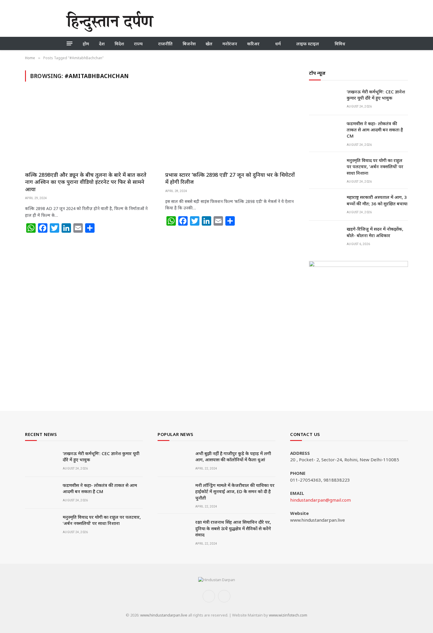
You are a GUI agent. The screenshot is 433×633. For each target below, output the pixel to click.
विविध (340, 44)
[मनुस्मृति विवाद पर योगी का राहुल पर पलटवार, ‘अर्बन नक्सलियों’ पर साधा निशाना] (325, 168)
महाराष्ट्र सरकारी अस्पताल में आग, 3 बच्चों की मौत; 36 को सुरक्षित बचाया (377, 200)
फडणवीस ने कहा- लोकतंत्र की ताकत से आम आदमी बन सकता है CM (375, 129)
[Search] (365, 43)
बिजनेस (189, 44)
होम (86, 44)
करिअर (253, 44)
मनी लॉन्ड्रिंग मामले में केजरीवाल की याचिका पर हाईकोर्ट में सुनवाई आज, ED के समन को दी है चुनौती (235, 491)
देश (102, 44)
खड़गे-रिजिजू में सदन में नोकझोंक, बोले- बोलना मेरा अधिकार (375, 232)
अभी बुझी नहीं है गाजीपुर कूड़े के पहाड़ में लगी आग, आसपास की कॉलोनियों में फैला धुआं (233, 456)
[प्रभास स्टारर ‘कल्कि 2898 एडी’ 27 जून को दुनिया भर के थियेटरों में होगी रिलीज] (230, 129)
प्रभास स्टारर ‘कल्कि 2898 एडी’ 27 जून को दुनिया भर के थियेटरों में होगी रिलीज (230, 178)
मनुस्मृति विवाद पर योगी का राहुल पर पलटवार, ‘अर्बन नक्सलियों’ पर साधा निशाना (375, 166)
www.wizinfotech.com (288, 615)
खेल (209, 44)
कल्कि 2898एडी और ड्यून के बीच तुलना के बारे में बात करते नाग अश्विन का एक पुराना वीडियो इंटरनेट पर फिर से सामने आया (85, 182)
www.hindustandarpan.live (163, 615)
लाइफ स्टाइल (307, 44)
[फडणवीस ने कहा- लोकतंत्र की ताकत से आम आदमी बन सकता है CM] (325, 131)
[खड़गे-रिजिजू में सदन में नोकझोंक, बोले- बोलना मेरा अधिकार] (325, 236)
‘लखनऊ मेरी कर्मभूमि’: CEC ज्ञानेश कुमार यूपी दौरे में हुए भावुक (376, 95)
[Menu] (69, 44)
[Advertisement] (260, 20)
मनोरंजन (229, 44)
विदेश (119, 44)
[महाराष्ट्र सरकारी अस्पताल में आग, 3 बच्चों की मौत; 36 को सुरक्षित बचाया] (325, 205)
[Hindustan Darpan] (110, 21)
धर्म (278, 44)
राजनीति (165, 44)
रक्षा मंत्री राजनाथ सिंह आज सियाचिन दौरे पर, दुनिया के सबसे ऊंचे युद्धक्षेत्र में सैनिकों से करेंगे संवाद (233, 528)
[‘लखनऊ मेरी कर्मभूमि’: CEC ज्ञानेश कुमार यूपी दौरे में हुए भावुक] (325, 99)
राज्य (138, 44)
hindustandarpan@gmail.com (320, 500)
